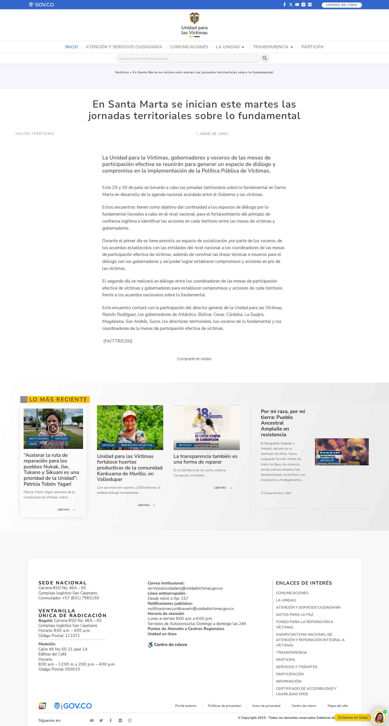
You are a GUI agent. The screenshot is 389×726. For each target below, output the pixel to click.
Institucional (39, 438)
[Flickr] (310, 4)
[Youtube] (297, 4)
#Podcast (327, 460)
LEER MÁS (63, 509)
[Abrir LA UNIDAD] (243, 47)
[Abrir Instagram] (131, 720)
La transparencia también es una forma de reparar (205, 459)
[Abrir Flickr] (121, 720)
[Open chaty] (379, 717)
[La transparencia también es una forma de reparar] (207, 427)
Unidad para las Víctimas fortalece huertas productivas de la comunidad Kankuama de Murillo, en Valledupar (130, 468)
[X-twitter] (291, 4)
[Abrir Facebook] (112, 720)
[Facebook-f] (285, 4)
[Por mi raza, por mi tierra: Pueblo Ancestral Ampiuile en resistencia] (342, 451)
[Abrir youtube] (93, 720)
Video (33, 444)
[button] (41, 4)
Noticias (122, 72)
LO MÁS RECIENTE (58, 399)
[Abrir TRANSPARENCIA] (292, 47)
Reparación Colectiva (136, 445)
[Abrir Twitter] (102, 720)
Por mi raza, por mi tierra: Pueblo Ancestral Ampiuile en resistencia (283, 423)
